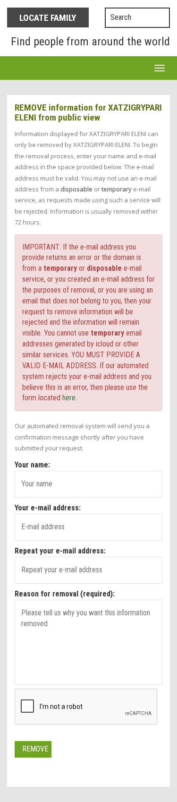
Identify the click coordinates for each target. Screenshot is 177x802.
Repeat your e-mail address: (60, 550)
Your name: (32, 464)
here (69, 397)
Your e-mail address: (48, 507)
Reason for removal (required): (65, 593)
